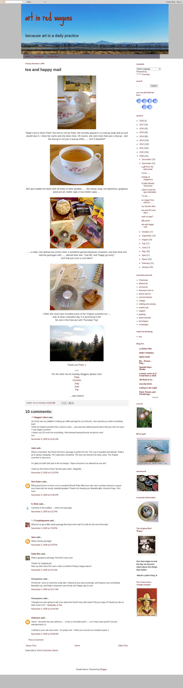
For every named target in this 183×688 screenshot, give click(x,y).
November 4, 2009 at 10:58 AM (44, 634)
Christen (77, 380)
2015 (141, 132)
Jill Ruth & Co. (146, 379)
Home (27, 56)
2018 (141, 121)
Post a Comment (36, 640)
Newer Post (31, 645)
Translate (146, 74)
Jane (33, 537)
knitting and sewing (147, 304)
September (147, 236)
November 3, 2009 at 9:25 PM (44, 545)
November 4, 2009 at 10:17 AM (44, 589)
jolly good (145, 220)
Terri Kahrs (36, 481)
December (147, 159)
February (146, 263)
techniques (143, 321)
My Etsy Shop (53, 56)
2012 (141, 144)
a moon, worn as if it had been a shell (147, 374)
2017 (141, 124)
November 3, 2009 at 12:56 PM (44, 495)
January (146, 267)
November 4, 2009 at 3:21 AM (44, 570)
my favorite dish (148, 206)
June (144, 247)
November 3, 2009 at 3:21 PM (44, 511)
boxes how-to (145, 294)
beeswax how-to (146, 290)
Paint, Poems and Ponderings (147, 393)
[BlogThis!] (65, 403)
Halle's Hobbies (146, 353)
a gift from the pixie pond (147, 168)
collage (142, 300)
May (144, 251)
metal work (144, 307)
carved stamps (145, 297)
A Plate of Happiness (147, 178)
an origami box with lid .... (147, 201)
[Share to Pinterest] (72, 403)
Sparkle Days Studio (145, 368)
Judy (76, 383)
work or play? (147, 216)
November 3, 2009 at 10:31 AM (44, 439)
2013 (141, 140)
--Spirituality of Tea (54, 605)
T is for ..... (146, 196)
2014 (141, 136)
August (145, 239)
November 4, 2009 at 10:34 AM (44, 609)
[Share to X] (67, 403)
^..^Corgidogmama (40, 520)
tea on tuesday (39, 403)
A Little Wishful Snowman (147, 184)
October (146, 232)
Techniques (39, 56)
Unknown (35, 618)
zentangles (143, 324)
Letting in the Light (148, 388)
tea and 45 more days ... (148, 211)
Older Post (123, 645)
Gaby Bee (36, 554)
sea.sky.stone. (145, 384)
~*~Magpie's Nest (39, 417)
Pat (77, 389)
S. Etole (34, 504)
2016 (141, 128)
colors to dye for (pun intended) (148, 191)
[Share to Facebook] (70, 403)
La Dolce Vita (145, 348)
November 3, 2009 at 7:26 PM (44, 528)
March (145, 259)
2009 (141, 156)
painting (142, 314)
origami (142, 311)
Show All (155, 397)
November (147, 163)
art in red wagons (48, 17)
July (144, 243)
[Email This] (62, 403)
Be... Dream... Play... (145, 362)
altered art (143, 283)
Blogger (103, 669)
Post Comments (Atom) (47, 650)
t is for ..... (145, 173)
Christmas (143, 280)
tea (140, 336)
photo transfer (145, 317)
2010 (141, 152)
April (144, 255)
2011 (141, 148)
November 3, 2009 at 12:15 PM (44, 472)
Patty (73, 133)
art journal (143, 287)
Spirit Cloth (144, 357)
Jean (76, 386)
